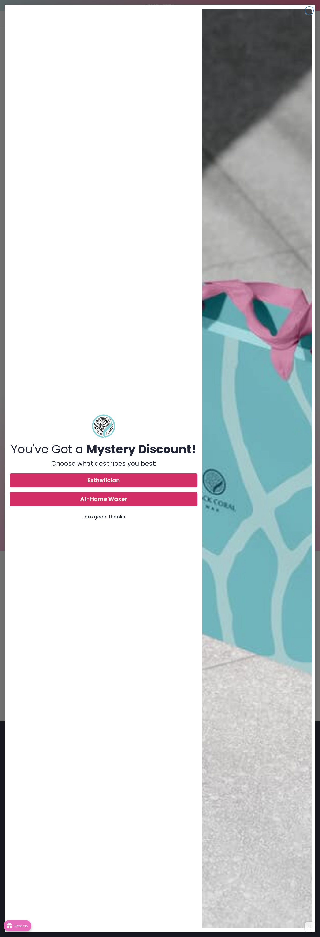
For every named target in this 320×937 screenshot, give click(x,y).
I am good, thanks (103, 516)
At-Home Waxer (103, 499)
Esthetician (103, 480)
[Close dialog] (309, 11)
